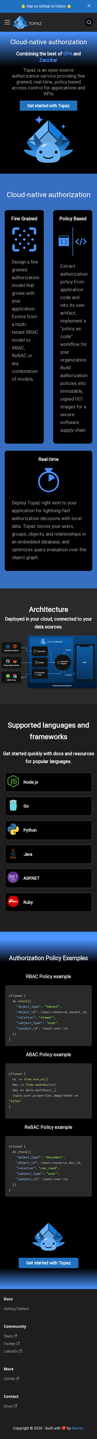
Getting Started (16, 1309)
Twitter (9, 1344)
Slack (8, 1336)
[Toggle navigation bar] (7, 22)
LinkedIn (11, 1351)
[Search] (89, 22)
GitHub (9, 1379)
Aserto (77, 1428)
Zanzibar (48, 60)
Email (8, 1406)
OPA (67, 54)
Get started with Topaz (48, 105)
